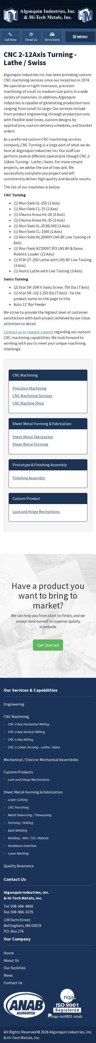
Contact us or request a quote (28, 331)
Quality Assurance (19, 865)
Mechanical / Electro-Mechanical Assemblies (41, 759)
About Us (11, 960)
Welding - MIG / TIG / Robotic (28, 838)
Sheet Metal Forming (30, 444)
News (8, 975)
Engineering (14, 704)
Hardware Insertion (22, 845)
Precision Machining (30, 388)
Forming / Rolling (20, 822)
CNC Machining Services (32, 395)
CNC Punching (18, 807)
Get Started (48, 645)
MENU (82, 36)
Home (9, 952)
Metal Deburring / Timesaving (29, 815)
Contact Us (13, 982)
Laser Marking (18, 853)
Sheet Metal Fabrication (33, 436)
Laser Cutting (18, 799)
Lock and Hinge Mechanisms (36, 511)
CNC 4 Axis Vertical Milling (26, 732)
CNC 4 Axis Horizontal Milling (28, 724)
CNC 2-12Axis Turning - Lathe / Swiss (34, 747)
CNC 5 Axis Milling (20, 739)
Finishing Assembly (29, 477)
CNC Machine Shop (28, 403)
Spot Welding (17, 830)
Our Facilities (15, 967)
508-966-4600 (22, 906)
